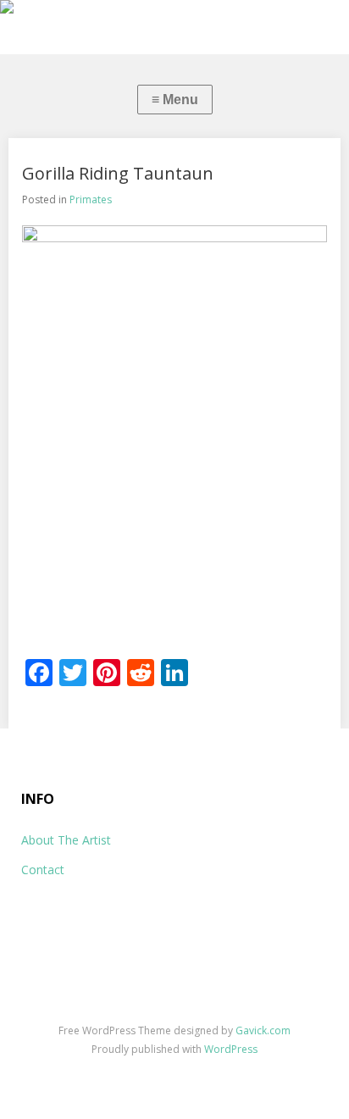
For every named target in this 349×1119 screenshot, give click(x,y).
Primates (90, 199)
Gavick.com (263, 1030)
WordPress (231, 1049)
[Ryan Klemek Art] (174, 10)
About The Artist (66, 840)
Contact (42, 869)
